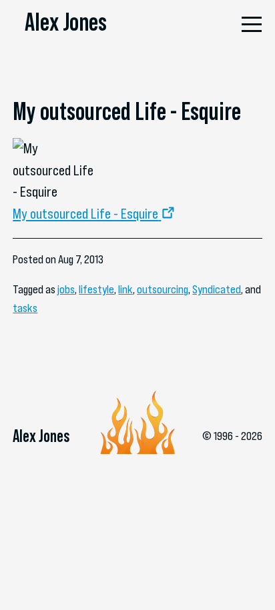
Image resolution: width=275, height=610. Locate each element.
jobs (66, 289)
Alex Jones (66, 21)
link (125, 289)
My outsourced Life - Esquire (85, 213)
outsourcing (162, 289)
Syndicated (216, 289)
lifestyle (96, 289)
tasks (25, 308)
